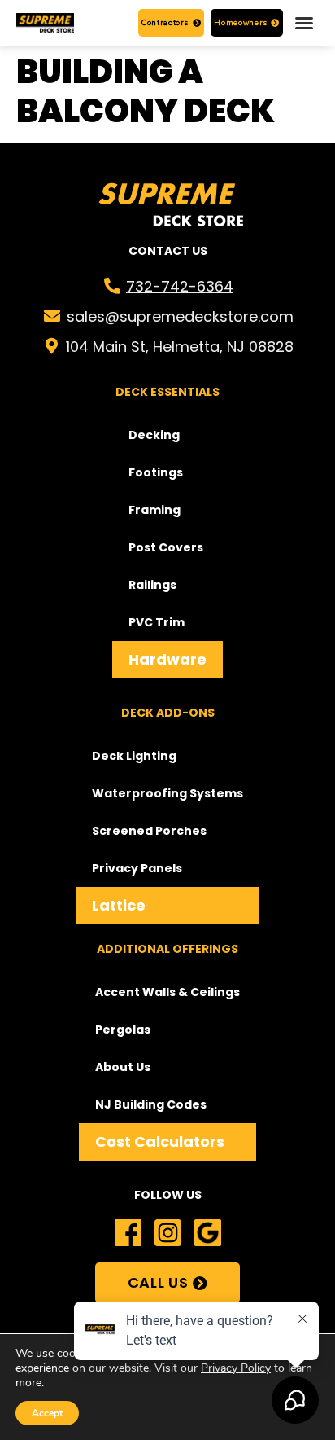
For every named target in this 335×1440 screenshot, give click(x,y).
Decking (154, 435)
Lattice (119, 905)
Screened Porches (149, 831)
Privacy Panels (137, 868)
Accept (47, 1413)
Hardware (167, 659)
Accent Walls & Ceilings (167, 992)
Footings (155, 472)
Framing (154, 510)
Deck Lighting (134, 756)
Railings (152, 585)
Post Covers (165, 547)
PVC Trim (156, 622)
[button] (304, 22)
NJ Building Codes (151, 1104)
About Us (122, 1067)
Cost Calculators (159, 1141)
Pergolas (122, 1029)
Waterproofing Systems (167, 793)
